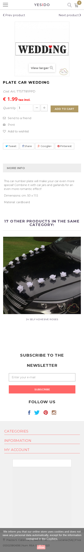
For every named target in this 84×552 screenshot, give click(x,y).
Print (11, 125)
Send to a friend (19, 118)
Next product (69, 15)
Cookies (51, 538)
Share (28, 146)
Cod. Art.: (9, 91)
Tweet (12, 146)
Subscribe (42, 389)
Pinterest (66, 146)
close (41, 547)
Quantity (9, 108)
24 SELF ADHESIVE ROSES (42, 319)
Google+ (46, 146)
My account (17, 450)
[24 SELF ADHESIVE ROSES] (42, 275)
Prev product (14, 15)
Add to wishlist (18, 131)
